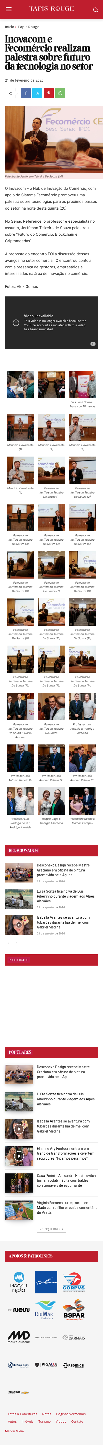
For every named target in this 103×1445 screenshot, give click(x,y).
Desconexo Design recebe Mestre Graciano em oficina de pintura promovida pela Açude (63, 870)
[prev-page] (8, 943)
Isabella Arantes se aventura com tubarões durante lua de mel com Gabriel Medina (63, 922)
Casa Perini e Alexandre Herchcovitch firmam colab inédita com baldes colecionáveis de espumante (66, 1180)
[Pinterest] (49, 93)
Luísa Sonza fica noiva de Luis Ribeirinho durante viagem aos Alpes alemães (66, 896)
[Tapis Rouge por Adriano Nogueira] (51, 8)
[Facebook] (26, 93)
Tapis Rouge (28, 26)
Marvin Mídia (14, 1431)
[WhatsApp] (60, 93)
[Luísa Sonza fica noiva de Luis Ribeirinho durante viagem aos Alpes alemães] (19, 899)
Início (9, 26)
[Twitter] (37, 93)
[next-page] (16, 943)
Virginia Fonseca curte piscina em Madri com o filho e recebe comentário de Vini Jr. (67, 1208)
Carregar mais (50, 1229)
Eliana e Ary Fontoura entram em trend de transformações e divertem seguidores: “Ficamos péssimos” (65, 1153)
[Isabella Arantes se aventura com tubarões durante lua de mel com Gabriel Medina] (19, 925)
